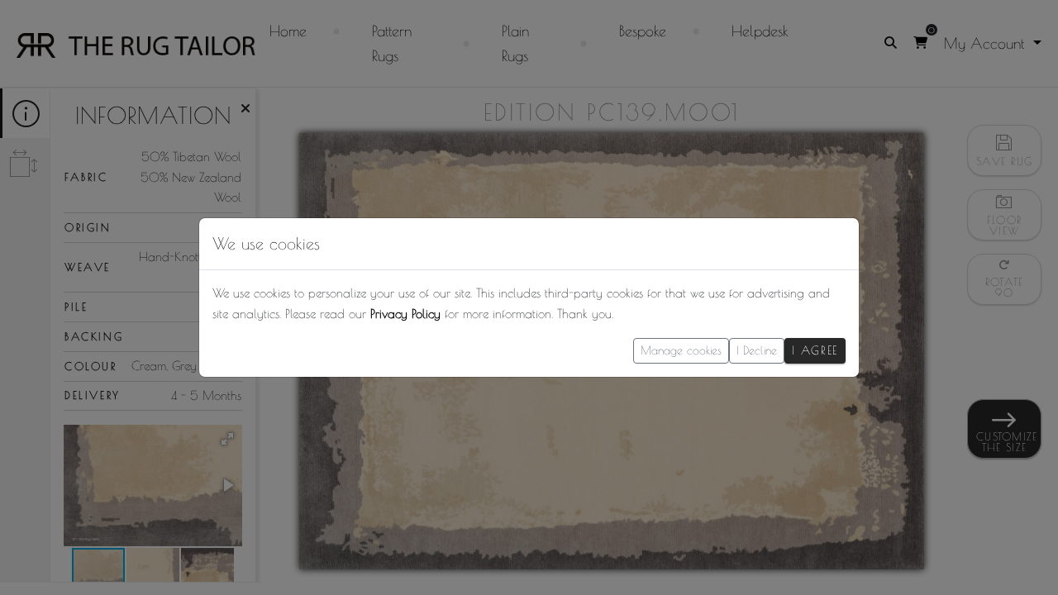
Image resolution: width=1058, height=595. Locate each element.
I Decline (756, 350)
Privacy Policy (405, 314)
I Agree (815, 350)
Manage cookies (681, 350)
